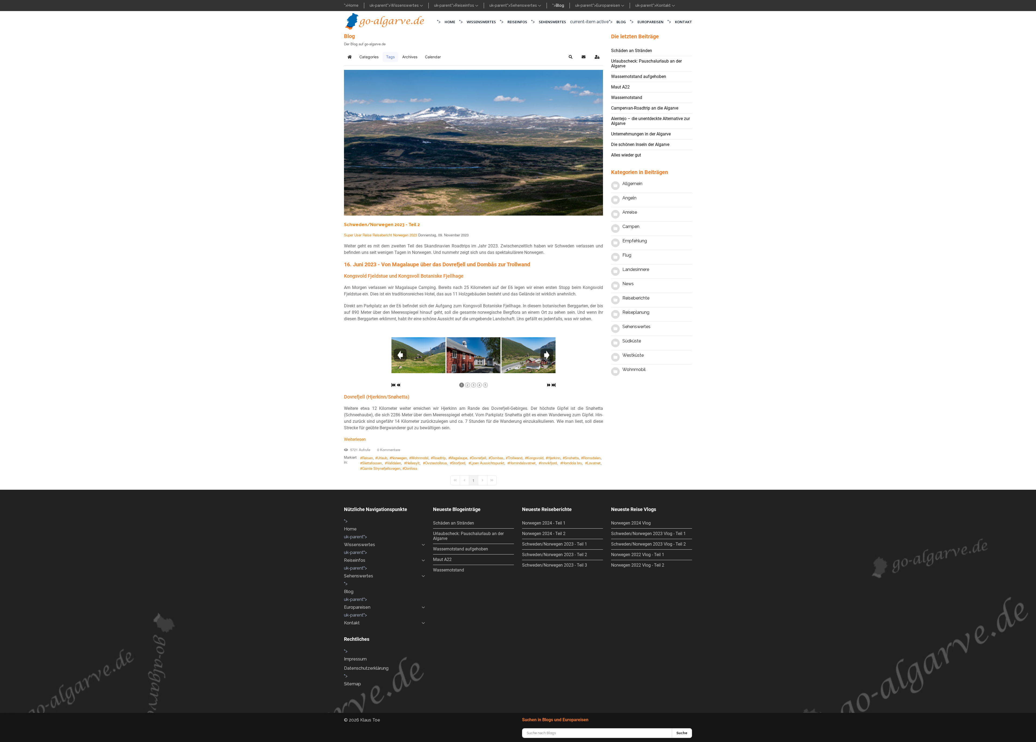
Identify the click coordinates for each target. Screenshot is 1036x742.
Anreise (629, 212)
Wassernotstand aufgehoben (638, 76)
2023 (413, 234)
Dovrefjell (479, 457)
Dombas (496, 457)
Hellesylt (413, 463)
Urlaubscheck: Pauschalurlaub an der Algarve (646, 64)
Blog (560, 5)
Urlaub (382, 457)
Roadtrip (439, 457)
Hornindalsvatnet (522, 463)
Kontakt (664, 5)
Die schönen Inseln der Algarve (640, 144)
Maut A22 (620, 87)
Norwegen (400, 234)
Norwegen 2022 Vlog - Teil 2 (637, 565)
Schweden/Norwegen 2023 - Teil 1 (554, 544)
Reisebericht (382, 234)
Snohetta (572, 457)
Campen (630, 226)
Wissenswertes (405, 5)
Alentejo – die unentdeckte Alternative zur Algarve (650, 121)
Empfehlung (634, 240)
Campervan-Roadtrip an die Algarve (644, 108)
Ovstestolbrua (436, 463)
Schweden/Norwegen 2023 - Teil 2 (382, 224)
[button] (570, 57)
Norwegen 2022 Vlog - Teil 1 (637, 554)
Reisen (367, 457)
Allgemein (632, 183)
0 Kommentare (387, 449)
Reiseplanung (635, 312)
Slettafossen (372, 463)
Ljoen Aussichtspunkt (487, 463)
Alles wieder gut (626, 155)
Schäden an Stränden (631, 50)
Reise (367, 234)
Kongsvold (535, 457)
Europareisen (608, 5)
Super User (353, 234)
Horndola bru (572, 463)
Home (353, 5)
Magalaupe (458, 457)
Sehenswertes (524, 5)
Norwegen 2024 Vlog (631, 523)
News (628, 283)
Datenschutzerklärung (366, 668)
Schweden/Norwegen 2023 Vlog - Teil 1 (648, 533)
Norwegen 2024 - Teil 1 (543, 523)
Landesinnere (635, 269)
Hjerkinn (554, 457)
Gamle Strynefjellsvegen (381, 468)
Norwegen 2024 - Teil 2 (543, 533)
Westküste (633, 355)
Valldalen (394, 463)
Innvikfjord (549, 463)
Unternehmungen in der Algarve (641, 134)
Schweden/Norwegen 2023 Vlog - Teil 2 (648, 544)
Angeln (629, 197)
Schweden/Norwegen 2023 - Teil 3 (554, 565)
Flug (626, 255)
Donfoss (410, 468)
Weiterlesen (355, 439)
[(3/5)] (529, 355)
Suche (681, 733)
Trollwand (515, 457)
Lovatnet (594, 463)
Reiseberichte (635, 298)
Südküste (631, 340)
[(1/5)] (418, 355)
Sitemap (352, 683)
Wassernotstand (626, 97)
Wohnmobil (419, 457)
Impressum (355, 659)
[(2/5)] (473, 355)
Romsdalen (592, 457)
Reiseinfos (465, 5)
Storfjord (458, 463)
